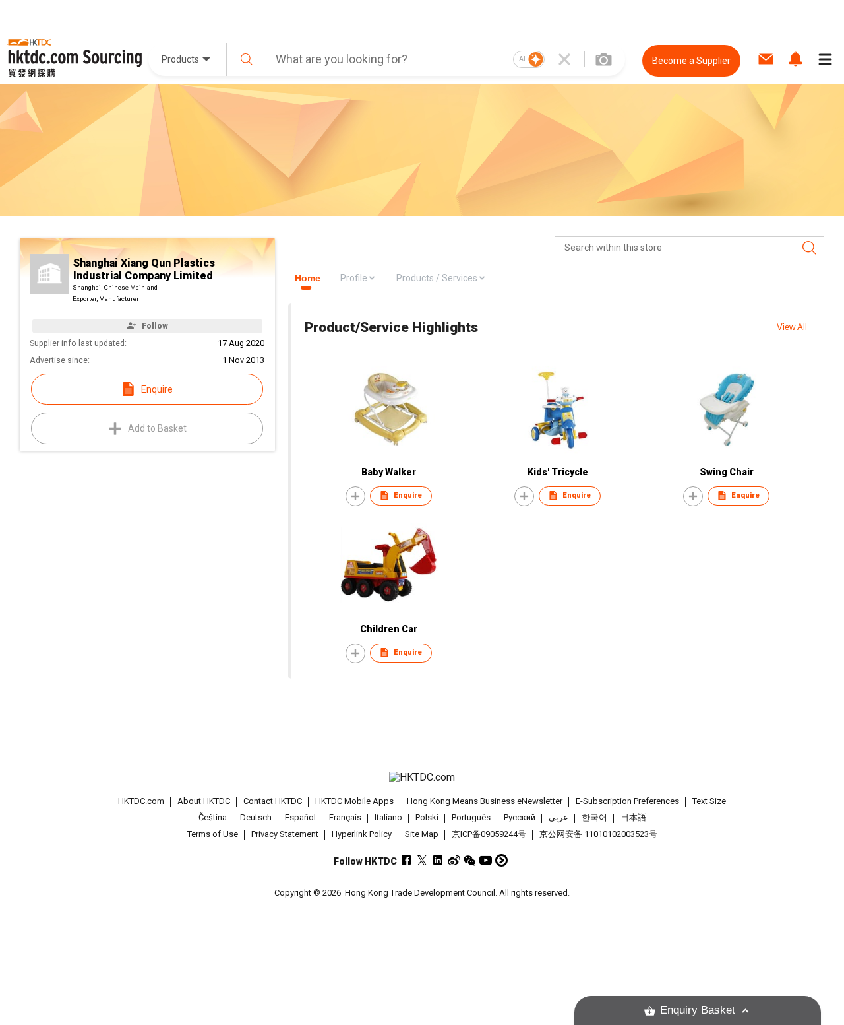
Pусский (519, 817)
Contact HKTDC (272, 801)
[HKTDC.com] (421, 777)
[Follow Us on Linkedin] (438, 860)
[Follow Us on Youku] (501, 860)
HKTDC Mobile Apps (354, 801)
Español (300, 817)
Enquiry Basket (697, 1010)
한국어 (594, 817)
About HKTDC (203, 801)
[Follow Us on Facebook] (406, 860)
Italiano (388, 817)
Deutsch (256, 817)
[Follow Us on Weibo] (454, 860)
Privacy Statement (284, 834)
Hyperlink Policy (362, 834)
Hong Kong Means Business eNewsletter (484, 801)
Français (345, 817)
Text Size (709, 801)
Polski (426, 817)
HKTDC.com (141, 801)
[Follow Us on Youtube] (485, 860)
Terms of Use (212, 834)
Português (471, 817)
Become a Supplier (691, 60)
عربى (558, 817)
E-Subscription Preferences (627, 801)
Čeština (212, 817)
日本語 (633, 817)
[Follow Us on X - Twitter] (422, 860)
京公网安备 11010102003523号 (598, 834)
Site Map (421, 834)
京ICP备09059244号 (489, 834)
